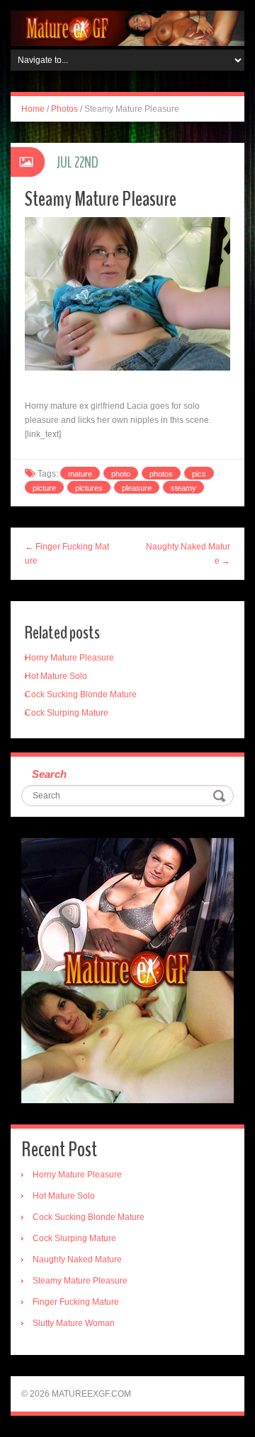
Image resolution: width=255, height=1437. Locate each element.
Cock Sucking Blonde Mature (81, 694)
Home (33, 109)
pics (199, 474)
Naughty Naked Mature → (188, 554)
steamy (183, 488)
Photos (64, 109)
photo (120, 474)
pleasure (137, 488)
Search (49, 774)
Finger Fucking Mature (76, 1302)
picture (44, 488)
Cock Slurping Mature (66, 713)
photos (161, 474)
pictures (89, 488)
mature (80, 474)
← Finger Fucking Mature (67, 554)
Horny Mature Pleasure (69, 658)
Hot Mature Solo (56, 676)
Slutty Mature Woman (74, 1323)
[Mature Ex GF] (127, 28)
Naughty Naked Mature (77, 1259)
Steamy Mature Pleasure (80, 1281)
